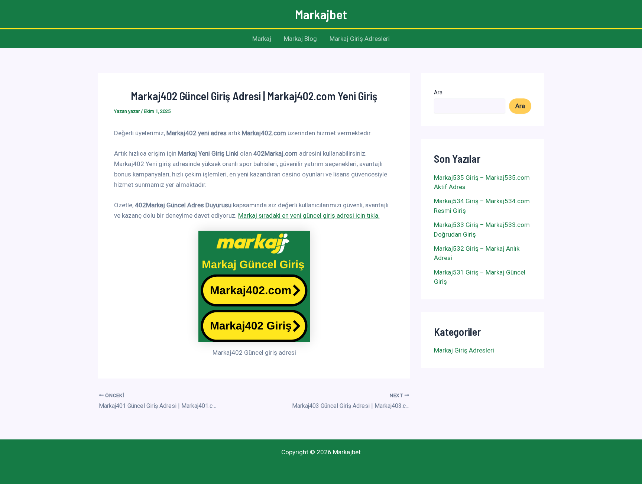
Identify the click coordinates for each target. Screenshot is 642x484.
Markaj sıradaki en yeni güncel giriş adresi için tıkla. (309, 215)
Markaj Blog (300, 38)
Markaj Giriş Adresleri (360, 38)
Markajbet (321, 14)
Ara (438, 92)
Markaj (261, 38)
